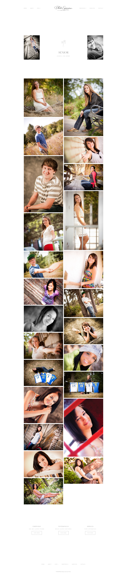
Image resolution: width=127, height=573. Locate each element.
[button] (39, 8)
